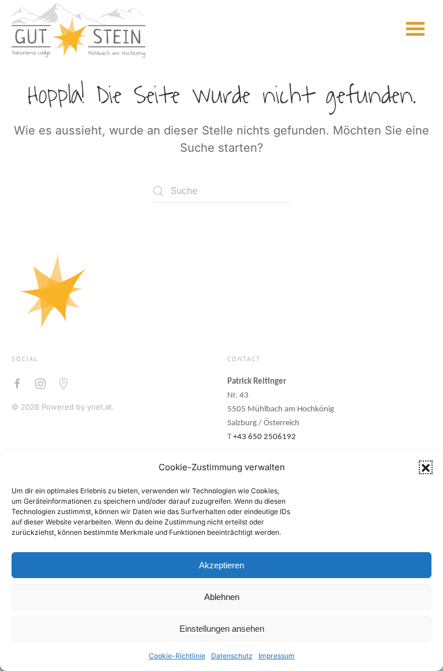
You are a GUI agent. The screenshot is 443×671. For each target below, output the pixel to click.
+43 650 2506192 (264, 437)
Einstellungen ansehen (221, 628)
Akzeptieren (221, 565)
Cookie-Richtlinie (177, 655)
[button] (425, 467)
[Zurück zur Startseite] (78, 29)
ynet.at (99, 406)
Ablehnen (221, 597)
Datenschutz (232, 655)
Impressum (276, 655)
